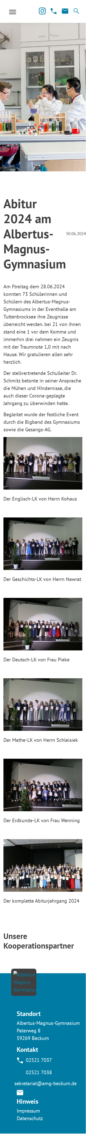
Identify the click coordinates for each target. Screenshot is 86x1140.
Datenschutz (30, 1118)
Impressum (28, 1111)
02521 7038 (39, 1072)
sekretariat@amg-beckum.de (45, 1083)
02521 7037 (39, 1060)
